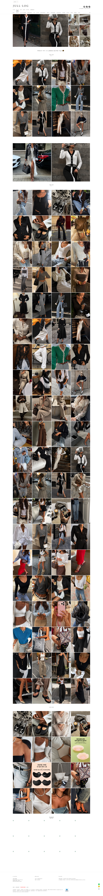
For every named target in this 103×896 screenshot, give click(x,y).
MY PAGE (27, 9)
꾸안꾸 (79, 12)
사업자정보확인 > (44, 890)
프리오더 (68, 12)
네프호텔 (63, 12)
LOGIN (14, 9)
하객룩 (72, 12)
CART (21, 9)
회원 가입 (17, 9)
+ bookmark (81, 8)
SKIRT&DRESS (42, 12)
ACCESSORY (59, 12)
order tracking (87, 8)
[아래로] (99, 889)
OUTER (37, 12)
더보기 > (51, 55)
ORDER (24, 9)
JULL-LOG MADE (23, 12)
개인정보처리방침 (23, 887)
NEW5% (17, 12)
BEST (14, 12)
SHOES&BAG (53, 12)
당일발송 (75, 12)
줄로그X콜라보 (30, 12)
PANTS (48, 12)
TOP (34, 12)
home (14, 887)
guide (27, 887)
